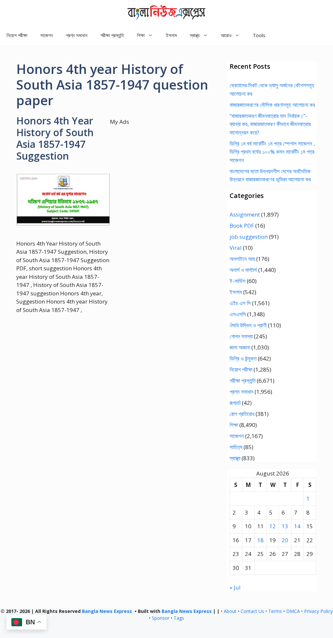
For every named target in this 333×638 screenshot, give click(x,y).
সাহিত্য (236, 447)
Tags (179, 618)
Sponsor (160, 618)
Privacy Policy (318, 611)
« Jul (235, 587)
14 (297, 526)
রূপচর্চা (235, 402)
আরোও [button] (226, 35)
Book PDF (242, 225)
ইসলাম (171, 35)
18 (260, 540)
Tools (259, 35)
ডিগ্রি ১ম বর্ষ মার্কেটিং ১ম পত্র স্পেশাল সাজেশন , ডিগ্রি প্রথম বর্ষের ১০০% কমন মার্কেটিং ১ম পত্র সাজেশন (272, 152)
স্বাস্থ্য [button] (195, 35)
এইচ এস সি (240, 303)
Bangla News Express (107, 611)
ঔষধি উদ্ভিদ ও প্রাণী (248, 325)
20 (285, 540)
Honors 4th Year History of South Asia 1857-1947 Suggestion (55, 138)
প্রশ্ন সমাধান (76, 35)
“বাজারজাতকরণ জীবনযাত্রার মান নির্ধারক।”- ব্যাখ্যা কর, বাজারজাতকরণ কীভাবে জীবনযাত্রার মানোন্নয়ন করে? (270, 124)
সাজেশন (46, 35)
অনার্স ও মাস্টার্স (243, 270)
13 (285, 526)
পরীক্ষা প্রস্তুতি (112, 35)
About (230, 611)
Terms (275, 611)
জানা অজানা (240, 347)
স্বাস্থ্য (235, 458)
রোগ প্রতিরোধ (242, 414)
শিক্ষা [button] (141, 35)
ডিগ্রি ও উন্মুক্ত (243, 358)
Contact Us (252, 611)
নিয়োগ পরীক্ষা (17, 35)
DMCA (293, 611)
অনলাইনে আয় (242, 258)
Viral (236, 247)
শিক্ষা (234, 425)
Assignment (245, 214)
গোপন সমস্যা (241, 336)
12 (272, 526)
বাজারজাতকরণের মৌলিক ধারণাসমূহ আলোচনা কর (272, 104)
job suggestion (249, 236)
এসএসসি (238, 314)
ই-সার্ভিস (238, 281)
